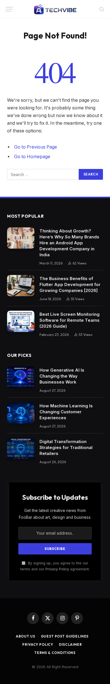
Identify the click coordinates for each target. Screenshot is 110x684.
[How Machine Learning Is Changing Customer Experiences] (20, 412)
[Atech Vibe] (55, 9)
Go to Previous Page (35, 147)
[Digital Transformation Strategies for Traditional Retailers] (20, 448)
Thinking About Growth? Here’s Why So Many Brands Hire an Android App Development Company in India (69, 242)
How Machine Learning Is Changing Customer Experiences (66, 411)
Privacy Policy (57, 569)
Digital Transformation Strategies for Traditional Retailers (66, 447)
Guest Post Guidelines (65, 636)
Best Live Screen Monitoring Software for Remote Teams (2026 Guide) (69, 320)
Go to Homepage (32, 156)
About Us (25, 636)
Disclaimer (70, 644)
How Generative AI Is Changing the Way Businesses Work (61, 376)
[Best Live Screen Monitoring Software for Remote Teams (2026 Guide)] (20, 321)
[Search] (101, 9)
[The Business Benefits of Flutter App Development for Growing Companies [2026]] (20, 285)
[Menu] (9, 9)
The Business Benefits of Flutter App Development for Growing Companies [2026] (69, 284)
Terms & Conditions (55, 653)
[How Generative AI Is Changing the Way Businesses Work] (20, 377)
